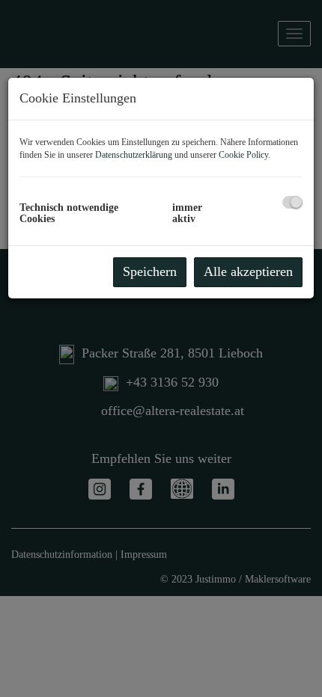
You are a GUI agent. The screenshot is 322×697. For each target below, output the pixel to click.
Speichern (150, 271)
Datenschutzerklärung (133, 155)
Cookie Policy (243, 155)
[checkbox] (292, 202)
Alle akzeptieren (248, 271)
